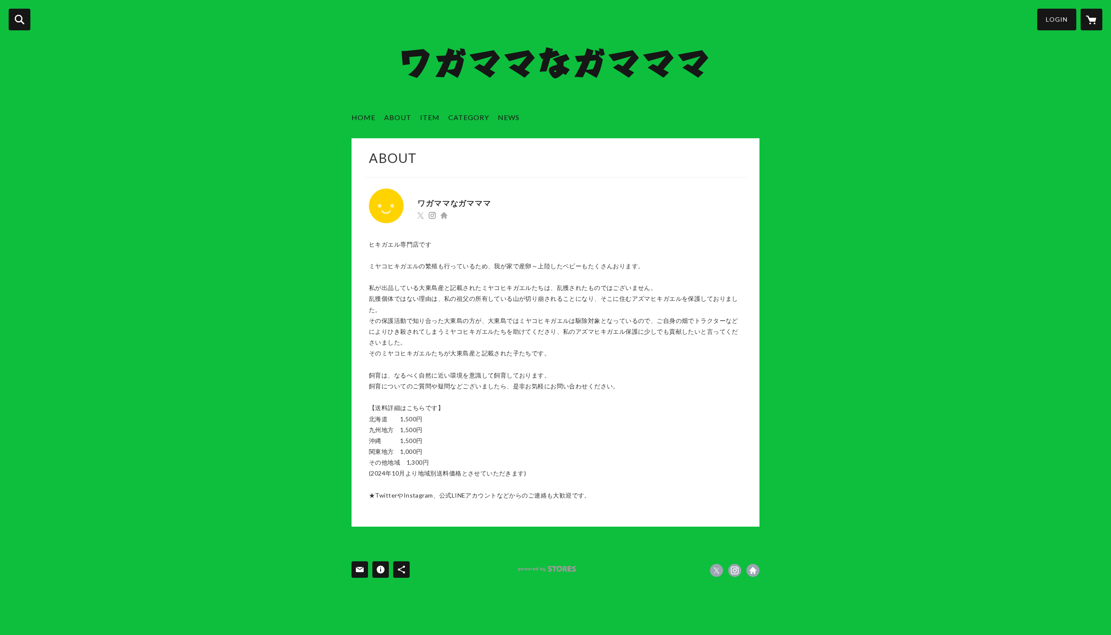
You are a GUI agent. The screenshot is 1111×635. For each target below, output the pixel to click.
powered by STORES (547, 569)
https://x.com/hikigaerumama (420, 215)
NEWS (508, 117)
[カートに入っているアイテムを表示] (1091, 19)
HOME (363, 117)
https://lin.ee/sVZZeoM (444, 215)
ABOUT (397, 117)
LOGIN (1057, 19)
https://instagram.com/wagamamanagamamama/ (432, 215)
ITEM (430, 117)
